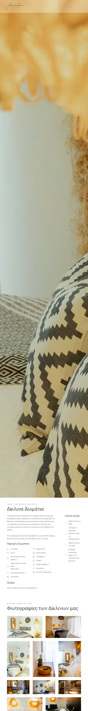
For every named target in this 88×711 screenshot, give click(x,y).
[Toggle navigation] (83, 6)
